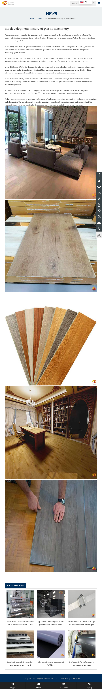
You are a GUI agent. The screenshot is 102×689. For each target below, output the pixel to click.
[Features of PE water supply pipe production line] (81, 644)
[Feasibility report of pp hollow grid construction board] (20, 644)
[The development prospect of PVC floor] (51, 644)
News (51, 13)
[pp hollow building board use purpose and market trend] (51, 604)
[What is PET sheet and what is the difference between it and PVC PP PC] (20, 604)
